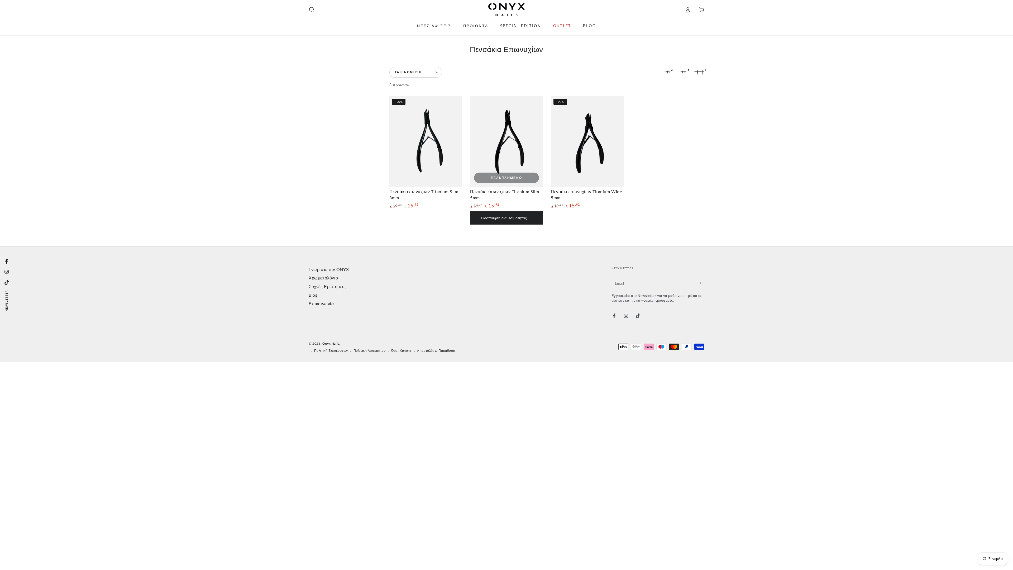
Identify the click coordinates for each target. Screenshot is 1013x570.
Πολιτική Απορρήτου (369, 351)
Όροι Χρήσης (401, 351)
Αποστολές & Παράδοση (436, 351)
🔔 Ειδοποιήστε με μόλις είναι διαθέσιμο (506, 218)
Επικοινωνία (321, 303)
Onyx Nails (330, 343)
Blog (313, 294)
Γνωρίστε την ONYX (329, 269)
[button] (311, 10)
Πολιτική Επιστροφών (331, 351)
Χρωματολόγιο (323, 277)
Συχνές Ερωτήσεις (327, 286)
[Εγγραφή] (701, 283)
